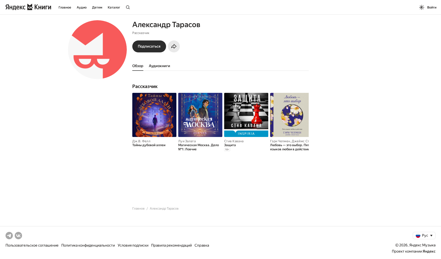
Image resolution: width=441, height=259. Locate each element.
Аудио (82, 7)
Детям (97, 7)
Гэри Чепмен (280, 141)
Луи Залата (187, 141)
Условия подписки (133, 245)
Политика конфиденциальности (88, 245)
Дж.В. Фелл (141, 141)
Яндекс (429, 251)
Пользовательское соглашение (32, 245)
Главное (65, 7)
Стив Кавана (233, 141)
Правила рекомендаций (171, 245)
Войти (431, 7)
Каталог (114, 7)
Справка (202, 245)
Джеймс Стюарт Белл (309, 141)
